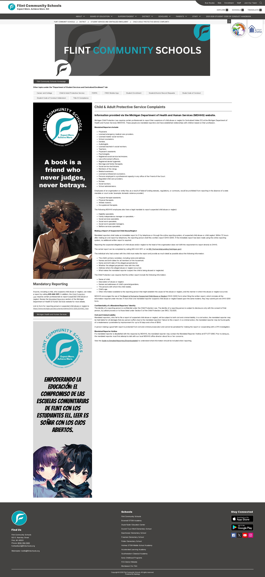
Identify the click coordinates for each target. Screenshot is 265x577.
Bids (219, 3)
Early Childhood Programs (131, 558)
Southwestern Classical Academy (134, 554)
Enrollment (229, 3)
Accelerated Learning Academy (133, 549)
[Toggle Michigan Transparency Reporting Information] (229, 21)
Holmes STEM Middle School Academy (136, 545)
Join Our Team (250, 3)
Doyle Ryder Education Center (133, 525)
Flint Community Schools (64, 22)
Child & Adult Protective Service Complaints (151, 22)
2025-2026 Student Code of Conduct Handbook (228, 16)
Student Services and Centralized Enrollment (109, 22)
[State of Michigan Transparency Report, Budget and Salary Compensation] (239, 28)
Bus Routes (209, 3)
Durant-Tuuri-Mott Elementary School (136, 529)
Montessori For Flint (129, 566)
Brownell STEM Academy (131, 521)
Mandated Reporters (57, 299)
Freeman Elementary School (132, 537)
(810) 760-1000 (24, 543)
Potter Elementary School (131, 541)
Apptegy (137, 574)
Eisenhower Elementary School (133, 533)
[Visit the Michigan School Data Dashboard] (255, 28)
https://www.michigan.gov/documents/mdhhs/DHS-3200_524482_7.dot (61, 309)
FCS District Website (129, 562)
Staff (239, 3)
